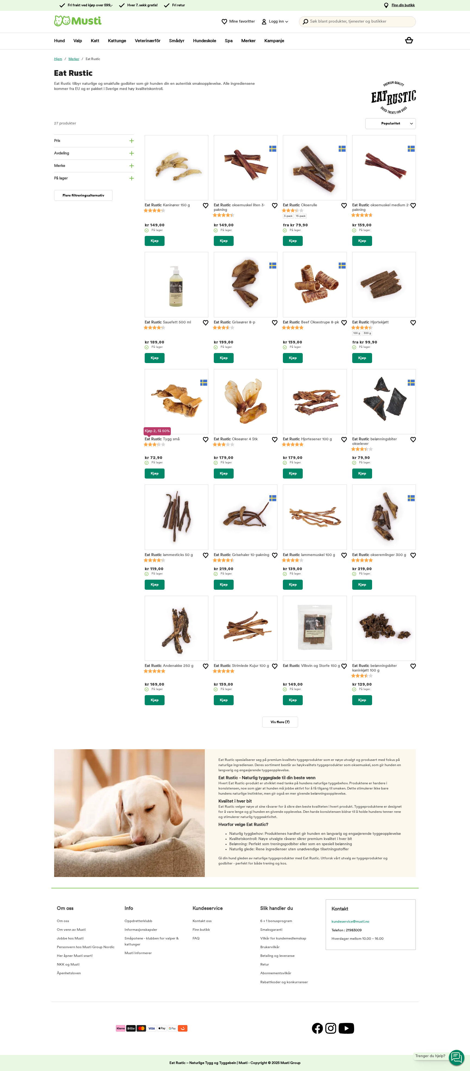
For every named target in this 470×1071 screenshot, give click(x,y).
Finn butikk (201, 930)
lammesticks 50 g (169, 555)
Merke (59, 166)
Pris (57, 141)
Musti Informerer (138, 953)
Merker (248, 41)
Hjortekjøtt (370, 322)
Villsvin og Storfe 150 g (311, 666)
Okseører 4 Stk (236, 439)
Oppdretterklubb (138, 921)
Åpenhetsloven (69, 973)
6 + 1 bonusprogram (276, 921)
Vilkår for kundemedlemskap (283, 938)
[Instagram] (330, 1028)
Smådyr (176, 41)
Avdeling (61, 153)
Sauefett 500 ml (168, 322)
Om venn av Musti (71, 930)
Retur (264, 964)
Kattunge (117, 41)
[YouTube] (345, 1028)
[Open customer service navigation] (457, 1058)
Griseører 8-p (234, 322)
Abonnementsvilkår (275, 973)
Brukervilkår (270, 947)
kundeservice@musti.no (350, 921)
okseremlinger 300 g (379, 555)
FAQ (196, 938)
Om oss (63, 921)
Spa (229, 41)
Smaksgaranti (271, 930)
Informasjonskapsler (141, 930)
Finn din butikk (403, 5)
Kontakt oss (202, 921)
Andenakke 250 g (169, 666)
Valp (77, 41)
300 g (367, 333)
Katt (95, 41)
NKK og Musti (68, 964)
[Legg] (205, 205)
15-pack (300, 216)
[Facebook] (317, 1028)
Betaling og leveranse (277, 956)
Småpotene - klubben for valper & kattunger (152, 941)
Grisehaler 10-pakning (241, 555)
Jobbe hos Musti (70, 938)
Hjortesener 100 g (307, 439)
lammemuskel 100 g (309, 555)
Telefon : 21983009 (347, 930)
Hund (59, 41)
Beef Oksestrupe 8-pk (311, 322)
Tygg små (162, 439)
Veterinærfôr (147, 41)
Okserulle (300, 205)
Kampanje (274, 41)
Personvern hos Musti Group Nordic (86, 947)
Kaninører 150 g (167, 205)
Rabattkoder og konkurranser (284, 982)
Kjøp (155, 241)
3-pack (288, 216)
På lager (61, 178)
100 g (356, 333)
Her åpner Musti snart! (74, 956)
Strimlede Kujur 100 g (241, 666)
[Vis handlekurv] (410, 41)
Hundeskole (204, 41)
